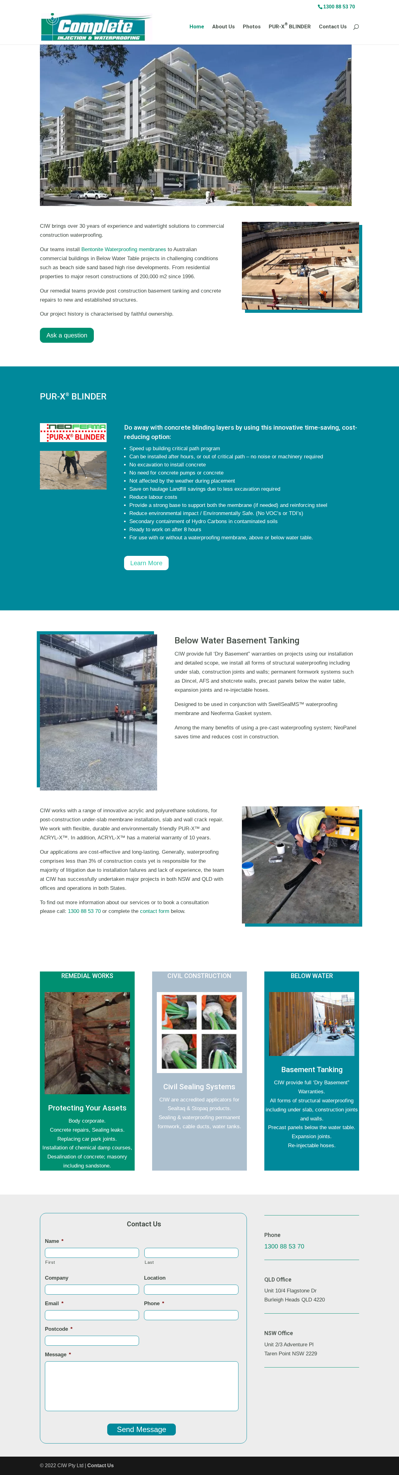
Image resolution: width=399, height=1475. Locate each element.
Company (56, 1278)
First (50, 1262)
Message (58, 1355)
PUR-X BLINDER (290, 27)
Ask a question (66, 335)
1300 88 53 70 (339, 6)
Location (155, 1278)
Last (149, 1262)
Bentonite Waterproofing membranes (123, 249)
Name (54, 1241)
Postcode (59, 1329)
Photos (252, 27)
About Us (223, 27)
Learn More (146, 563)
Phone (154, 1303)
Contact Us (333, 27)
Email (54, 1303)
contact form (154, 911)
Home (197, 27)
